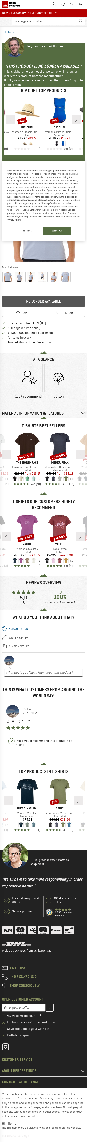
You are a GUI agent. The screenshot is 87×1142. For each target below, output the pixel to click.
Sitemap (12, 1127)
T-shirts (9, 32)
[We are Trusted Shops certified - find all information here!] (50, 913)
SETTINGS (27, 230)
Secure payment (23, 911)
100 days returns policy (24, 328)
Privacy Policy (14, 219)
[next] (76, 119)
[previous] (10, 119)
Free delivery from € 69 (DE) (27, 323)
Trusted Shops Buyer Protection (29, 342)
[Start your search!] (81, 21)
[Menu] (6, 21)
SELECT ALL (57, 230)
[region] (43, 201)
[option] (28, 381)
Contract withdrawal (20, 1082)
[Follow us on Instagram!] (8, 1048)
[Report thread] (28, 721)
